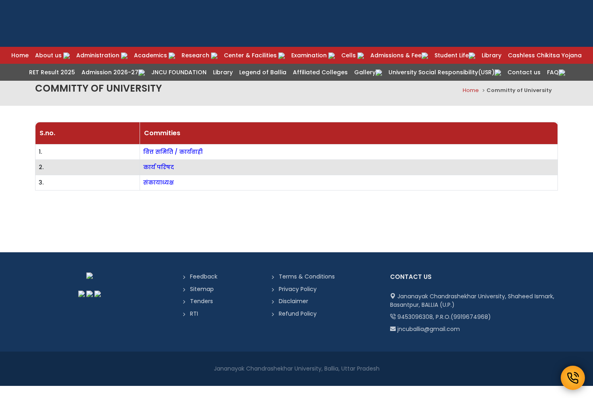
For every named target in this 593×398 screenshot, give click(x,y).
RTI (194, 314)
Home (471, 90)
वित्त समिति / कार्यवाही (173, 152)
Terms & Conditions (307, 276)
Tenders (201, 301)
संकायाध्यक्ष (158, 182)
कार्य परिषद (158, 167)
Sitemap (202, 289)
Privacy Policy (298, 289)
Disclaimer (293, 301)
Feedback (203, 276)
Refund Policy (298, 314)
